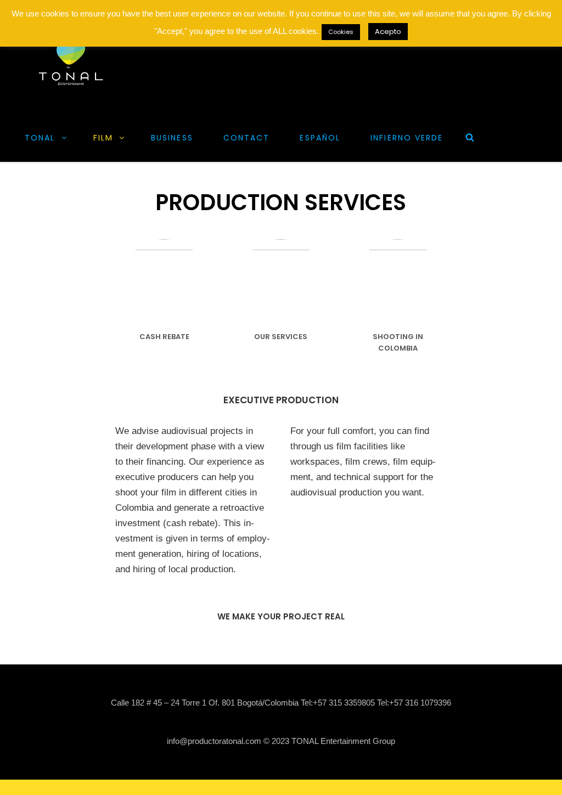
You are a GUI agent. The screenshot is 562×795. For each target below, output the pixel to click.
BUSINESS (172, 137)
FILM (103, 137)
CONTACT (246, 137)
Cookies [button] (340, 31)
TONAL (40, 137)
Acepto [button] (388, 31)
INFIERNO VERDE (406, 137)
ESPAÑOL (320, 137)
